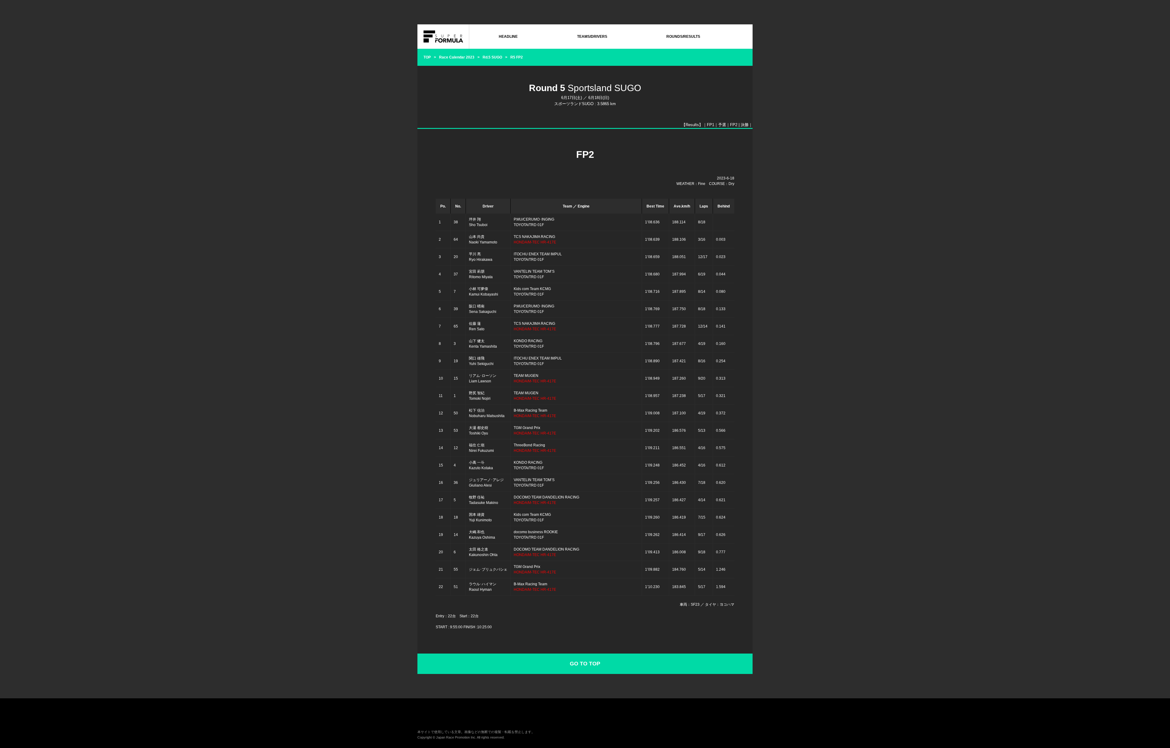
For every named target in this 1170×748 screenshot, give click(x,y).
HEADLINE (508, 36)
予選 (722, 124)
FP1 (710, 124)
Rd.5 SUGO (492, 57)
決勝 (745, 124)
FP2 (733, 124)
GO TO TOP (585, 664)
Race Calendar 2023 (456, 57)
